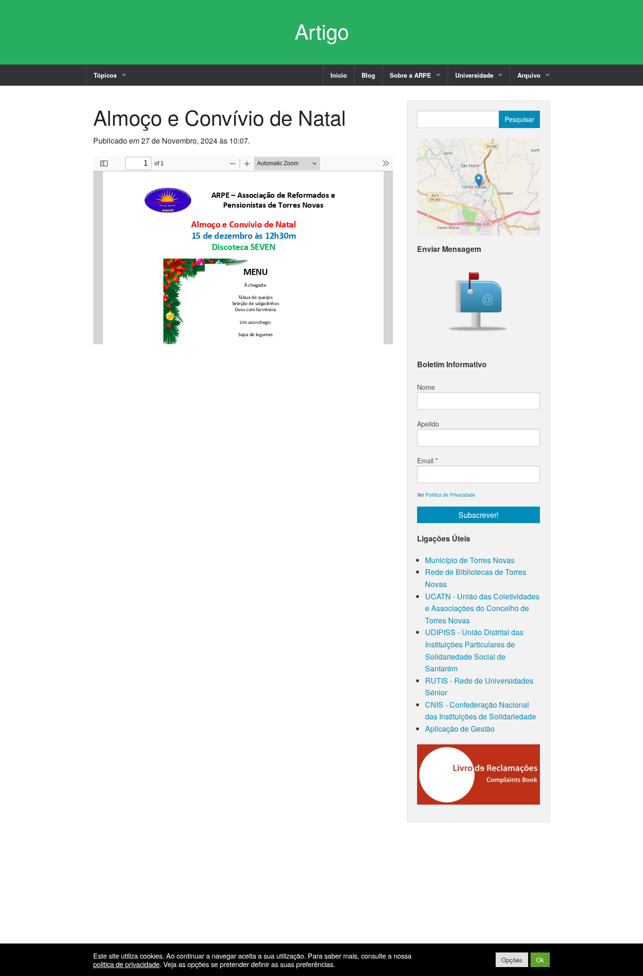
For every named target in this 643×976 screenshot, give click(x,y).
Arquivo (528, 75)
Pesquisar (519, 119)
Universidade (474, 75)
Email (427, 460)
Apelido (428, 423)
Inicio (338, 75)
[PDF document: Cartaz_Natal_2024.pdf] (243, 250)
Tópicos (105, 75)
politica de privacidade (126, 964)
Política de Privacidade (450, 495)
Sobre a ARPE (410, 75)
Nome (426, 387)
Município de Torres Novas (469, 560)
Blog (368, 75)
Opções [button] (511, 959)
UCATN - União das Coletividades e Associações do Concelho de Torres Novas (482, 608)
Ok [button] (540, 959)
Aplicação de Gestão (460, 728)
